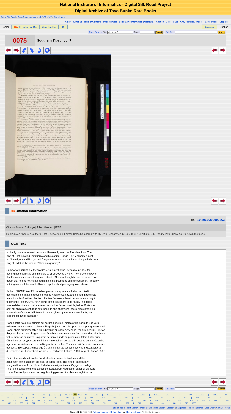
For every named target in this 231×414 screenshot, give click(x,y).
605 (156, 400)
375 (138, 398)
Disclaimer (209, 408)
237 (8, 398)
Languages (181, 408)
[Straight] (47, 53)
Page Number (110, 22)
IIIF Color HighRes (28, 27)
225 (226, 395)
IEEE (58, 227)
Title (105, 32)
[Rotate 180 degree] (39, 53)
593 (144, 400)
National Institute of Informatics (107, 412)
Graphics (224, 22)
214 (214, 395)
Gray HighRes (49, 27)
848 (163, 403)
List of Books (119, 408)
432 (197, 398)
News (227, 408)
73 (71, 395)
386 (150, 398)
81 (86, 395)
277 (44, 398)
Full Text (170, 32)
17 (12, 395)
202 (202, 395)
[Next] (16, 53)
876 (186, 403)
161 (167, 395)
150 (155, 395)
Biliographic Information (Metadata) (136, 22)
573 (121, 400)
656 (215, 400)
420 (185, 398)
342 (103, 398)
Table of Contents (92, 22)
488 (26, 400)
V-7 (50, 17)
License (199, 408)
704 (33, 403)
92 (97, 395)
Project (191, 408)
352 (114, 398)
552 (97, 400)
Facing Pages (210, 22)
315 (79, 398)
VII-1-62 (42, 17)
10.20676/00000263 (211, 219)
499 (38, 400)
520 (62, 400)
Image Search (146, 408)
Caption (160, 22)
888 (194, 403)
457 (221, 398)
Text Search (132, 408)
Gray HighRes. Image (191, 22)
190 (190, 395)
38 (33, 395)
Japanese (209, 27)
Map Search (159, 408)
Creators (171, 408)
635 (191, 400)
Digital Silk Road (8, 17)
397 (162, 398)
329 (91, 398)
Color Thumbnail (73, 22)
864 (174, 403)
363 (126, 398)
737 (68, 403)
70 (66, 395)
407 (173, 398)
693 (21, 403)
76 (79, 395)
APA (39, 227)
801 (127, 403)
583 (132, 400)
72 (69, 395)
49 (44, 395)
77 (81, 395)
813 (139, 403)
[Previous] (8, 53)
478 (15, 400)
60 (55, 395)
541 (85, 400)
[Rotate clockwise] (31, 53)
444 (209, 398)
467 (3, 400)
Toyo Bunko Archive (27, 17)
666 (227, 400)
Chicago (30, 227)
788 (115, 403)
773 (104, 403)
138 (143, 395)
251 (20, 398)
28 (22, 395)
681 (9, 403)
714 (45, 403)
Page (136, 32)
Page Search (95, 32)
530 (73, 400)
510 (50, 400)
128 (131, 395)
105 (108, 395)
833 (151, 403)
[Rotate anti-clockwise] (24, 53)
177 (179, 395)
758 (92, 403)
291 (56, 398)
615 (168, 400)
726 (56, 403)
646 (203, 400)
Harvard (48, 227)
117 (120, 395)
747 (80, 403)
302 (67, 398)
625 (180, 400)
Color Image (59, 17)
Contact (219, 408)
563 (109, 400)
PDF (63, 27)
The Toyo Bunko (133, 412)
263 (32, 398)
